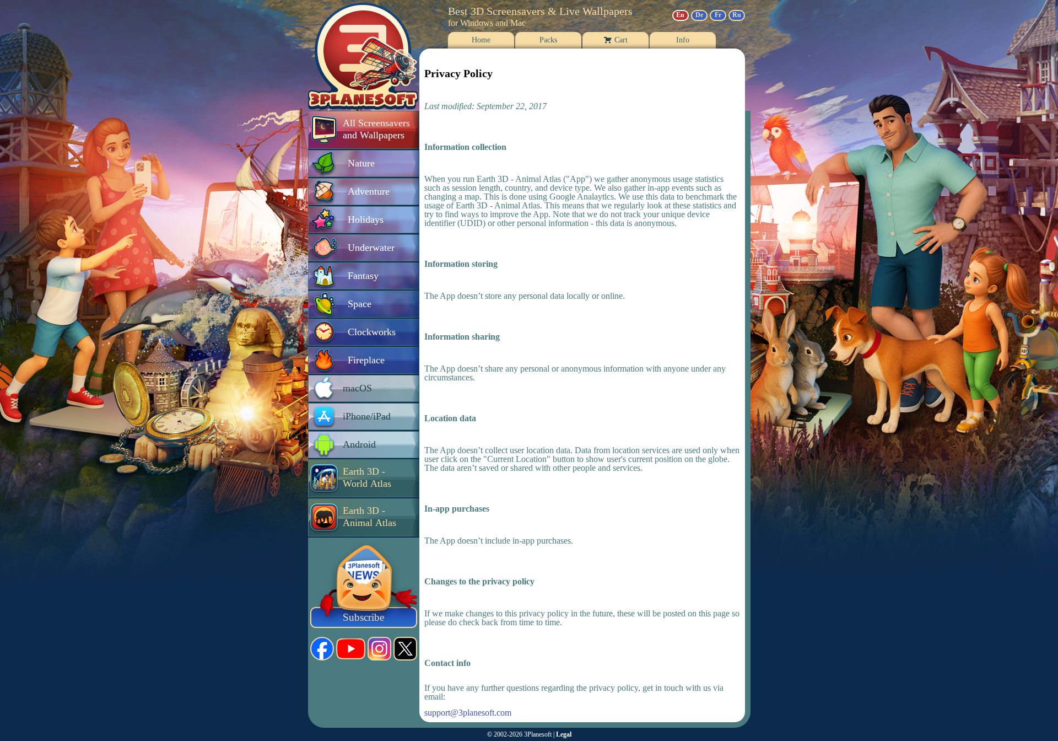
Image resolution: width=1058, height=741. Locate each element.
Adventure (369, 191)
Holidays (366, 219)
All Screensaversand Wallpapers (376, 129)
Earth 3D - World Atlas (367, 477)
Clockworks (372, 331)
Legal (563, 734)
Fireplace (366, 360)
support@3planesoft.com (467, 712)
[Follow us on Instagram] (379, 649)
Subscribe (363, 617)
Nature (361, 163)
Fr (718, 15)
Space (359, 303)
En (680, 15)
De (699, 15)
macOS (357, 388)
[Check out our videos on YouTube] (350, 648)
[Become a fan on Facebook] (322, 649)
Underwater (371, 247)
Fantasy (363, 275)
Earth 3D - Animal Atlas (369, 516)
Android (359, 444)
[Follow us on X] (405, 649)
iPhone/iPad (367, 416)
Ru (736, 15)
